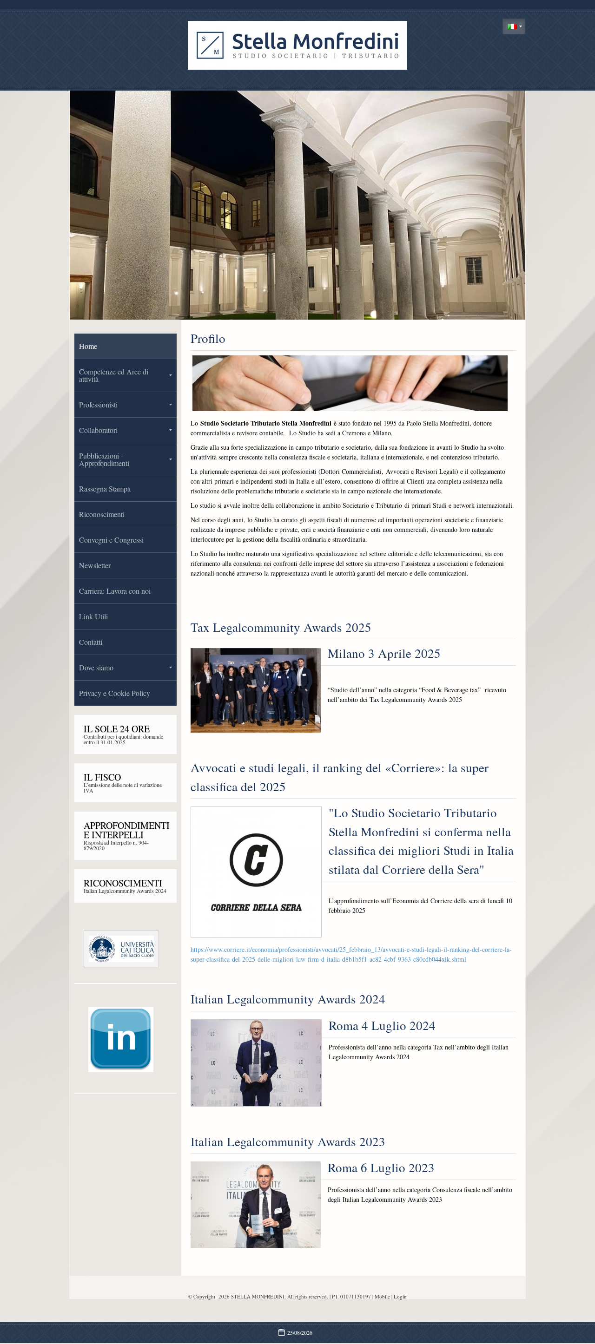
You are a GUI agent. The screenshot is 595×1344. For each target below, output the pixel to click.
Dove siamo (96, 667)
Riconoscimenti (102, 514)
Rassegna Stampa (105, 488)
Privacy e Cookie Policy (114, 693)
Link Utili (93, 616)
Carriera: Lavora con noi (115, 591)
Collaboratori (98, 430)
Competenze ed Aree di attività (113, 375)
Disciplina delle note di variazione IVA (121, 787)
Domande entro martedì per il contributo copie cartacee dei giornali (124, 739)
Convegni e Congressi (111, 539)
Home (88, 346)
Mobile (382, 1296)
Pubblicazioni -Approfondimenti (104, 459)
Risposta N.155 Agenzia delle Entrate (125, 842)
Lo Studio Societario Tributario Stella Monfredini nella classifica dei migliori (124, 890)
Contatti (90, 642)
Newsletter (95, 565)
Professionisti (98, 404)
